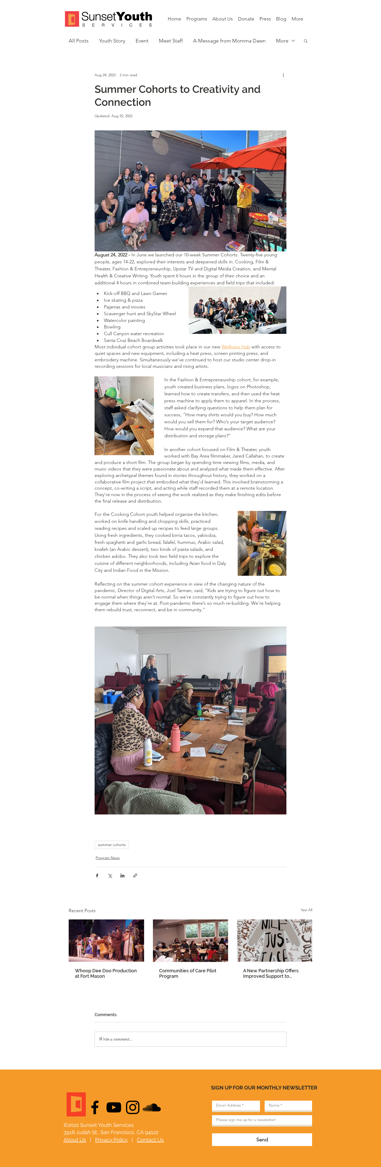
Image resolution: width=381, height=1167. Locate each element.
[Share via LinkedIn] (122, 875)
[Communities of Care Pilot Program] (190, 940)
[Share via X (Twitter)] (109, 875)
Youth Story (112, 41)
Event (142, 41)
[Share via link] (135, 875)
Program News (108, 857)
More (282, 41)
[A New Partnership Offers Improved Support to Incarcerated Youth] (274, 940)
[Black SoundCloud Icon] (152, 1107)
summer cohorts (111, 844)
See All (306, 910)
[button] (305, 41)
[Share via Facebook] (97, 875)
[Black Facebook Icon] (95, 1107)
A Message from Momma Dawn (229, 41)
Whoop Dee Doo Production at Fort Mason (106, 973)
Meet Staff (171, 41)
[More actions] (283, 75)
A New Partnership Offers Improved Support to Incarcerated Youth (271, 973)
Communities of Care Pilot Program (187, 973)
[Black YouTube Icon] (114, 1107)
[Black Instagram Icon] (133, 1107)
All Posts (79, 41)
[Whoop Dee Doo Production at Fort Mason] (106, 940)
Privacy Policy (111, 1140)
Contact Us (150, 1140)
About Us (75, 1140)
